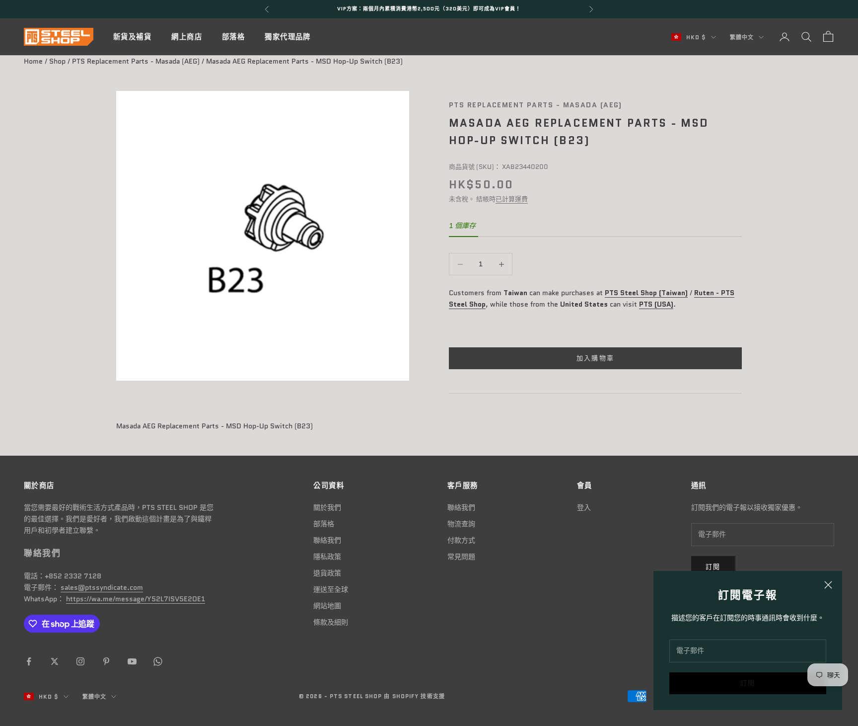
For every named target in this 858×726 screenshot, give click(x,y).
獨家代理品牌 (288, 37)
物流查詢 (461, 524)
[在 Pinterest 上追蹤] (106, 661)
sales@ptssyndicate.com (102, 587)
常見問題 (461, 557)
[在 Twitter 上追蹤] (55, 661)
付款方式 (461, 540)
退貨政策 (327, 573)
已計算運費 (512, 199)
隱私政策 (327, 557)
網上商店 (186, 37)
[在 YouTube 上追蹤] (132, 661)
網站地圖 (327, 606)
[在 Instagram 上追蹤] (80, 661)
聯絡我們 (327, 540)
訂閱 (748, 683)
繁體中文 (742, 37)
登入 (584, 507)
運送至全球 (330, 589)
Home (33, 61)
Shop (57, 61)
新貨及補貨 (132, 37)
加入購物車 (595, 358)
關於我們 (327, 507)
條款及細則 (330, 622)
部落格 (233, 37)
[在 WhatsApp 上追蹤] (158, 661)
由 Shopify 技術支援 (414, 696)
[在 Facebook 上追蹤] (29, 661)
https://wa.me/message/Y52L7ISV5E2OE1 (135, 599)
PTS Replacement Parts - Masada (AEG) (136, 61)
